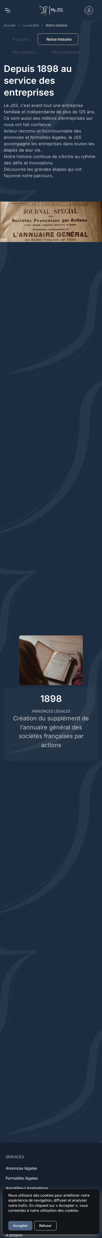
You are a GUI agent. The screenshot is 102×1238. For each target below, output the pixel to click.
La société (31, 25)
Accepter (20, 1226)
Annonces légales (21, 1168)
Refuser (45, 1226)
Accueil (10, 25)
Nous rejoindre (65, 52)
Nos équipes (24, 52)
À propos (21, 39)
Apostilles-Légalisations (27, 1188)
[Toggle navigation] (7, 10)
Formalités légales (22, 1178)
